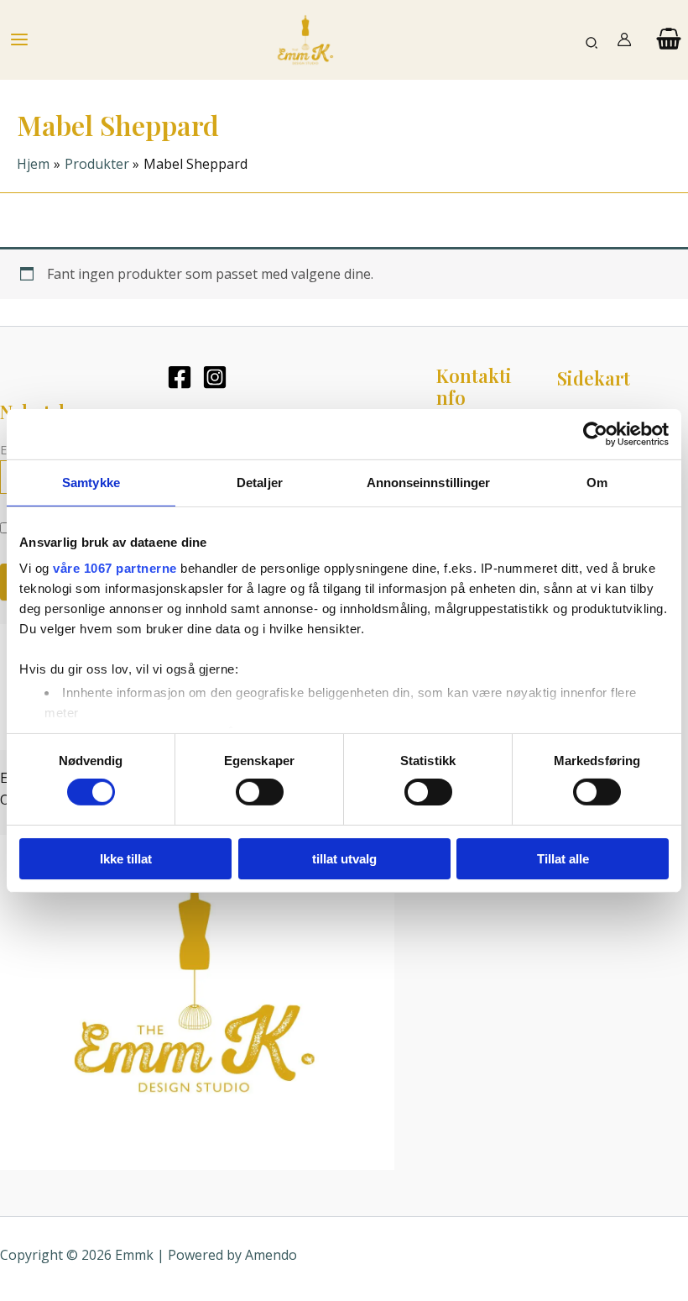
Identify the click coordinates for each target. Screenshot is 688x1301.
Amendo (271, 1255)
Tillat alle (563, 859)
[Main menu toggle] (19, 39)
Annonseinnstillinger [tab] (429, 482)
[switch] (260, 792)
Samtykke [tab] (91, 482)
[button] (592, 40)
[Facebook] (179, 377)
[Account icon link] (624, 39)
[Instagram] (214, 377)
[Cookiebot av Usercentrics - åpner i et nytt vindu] (595, 433)
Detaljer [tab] (260, 482)
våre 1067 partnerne (115, 568)
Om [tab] (596, 482)
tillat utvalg (344, 859)
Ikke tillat (126, 859)
